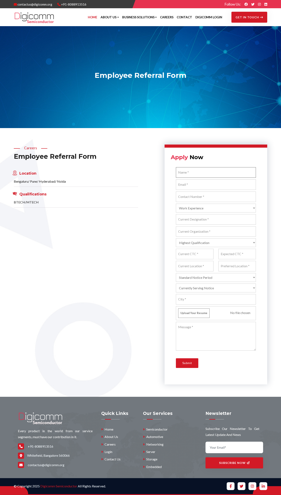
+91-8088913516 (73, 4)
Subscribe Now (232, 463)
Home (92, 17)
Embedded (154, 467)
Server (150, 452)
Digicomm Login (208, 17)
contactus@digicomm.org (34, 4)
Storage (151, 459)
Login (108, 452)
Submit (187, 363)
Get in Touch (247, 17)
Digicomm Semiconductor (58, 486)
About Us (111, 437)
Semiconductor (157, 429)
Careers (166, 17)
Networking (155, 444)
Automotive (154, 437)
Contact (184, 17)
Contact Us (112, 459)
